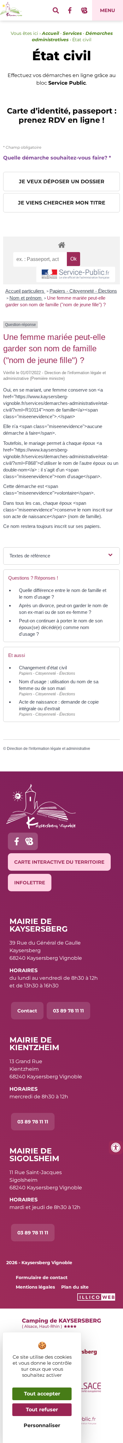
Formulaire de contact (41, 1277)
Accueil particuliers (25, 291)
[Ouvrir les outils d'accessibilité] (116, 1147)
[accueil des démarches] (61, 244)
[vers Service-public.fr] (75, 274)
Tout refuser (42, 1410)
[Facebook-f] (70, 10)
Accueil (50, 33)
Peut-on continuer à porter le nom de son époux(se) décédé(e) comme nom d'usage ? (60, 627)
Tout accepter (42, 1394)
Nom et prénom (26, 298)
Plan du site (75, 1287)
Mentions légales (35, 1287)
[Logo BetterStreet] (84, 10)
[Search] (56, 10)
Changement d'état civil (43, 667)
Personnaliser (42, 1425)
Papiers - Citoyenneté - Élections (83, 291)
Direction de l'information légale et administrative (48, 748)
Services (72, 33)
